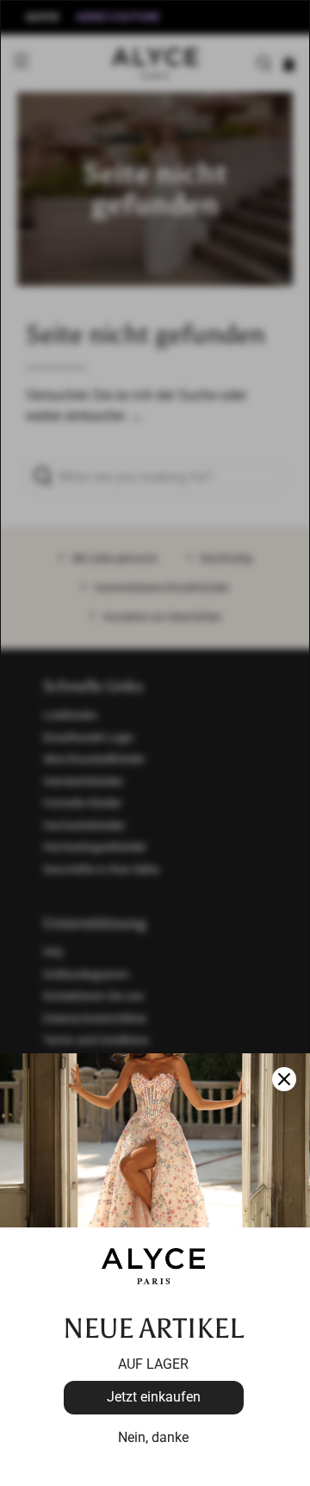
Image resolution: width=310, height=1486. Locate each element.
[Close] (284, 1079)
